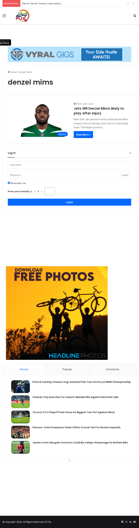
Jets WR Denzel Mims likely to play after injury (99, 111)
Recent (24, 369)
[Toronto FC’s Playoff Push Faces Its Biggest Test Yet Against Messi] (19, 417)
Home (13, 72)
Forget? (125, 175)
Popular (67, 369)
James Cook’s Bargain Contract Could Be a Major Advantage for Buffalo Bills (80, 442)
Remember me (18, 183)
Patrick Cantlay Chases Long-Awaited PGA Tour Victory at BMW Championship (63, 3)
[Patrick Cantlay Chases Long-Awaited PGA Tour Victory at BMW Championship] (19, 386)
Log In (69, 202)
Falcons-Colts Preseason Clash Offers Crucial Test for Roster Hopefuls (76, 427)
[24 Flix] (20, 15)
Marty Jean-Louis (84, 103)
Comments (112, 369)
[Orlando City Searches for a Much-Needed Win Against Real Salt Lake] (19, 401)
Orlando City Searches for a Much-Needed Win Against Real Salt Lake (75, 397)
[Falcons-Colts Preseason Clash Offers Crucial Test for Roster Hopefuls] (19, 432)
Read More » (83, 134)
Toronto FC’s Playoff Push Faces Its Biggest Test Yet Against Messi (73, 412)
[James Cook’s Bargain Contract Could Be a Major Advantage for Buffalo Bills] (19, 447)
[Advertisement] (69, 237)
